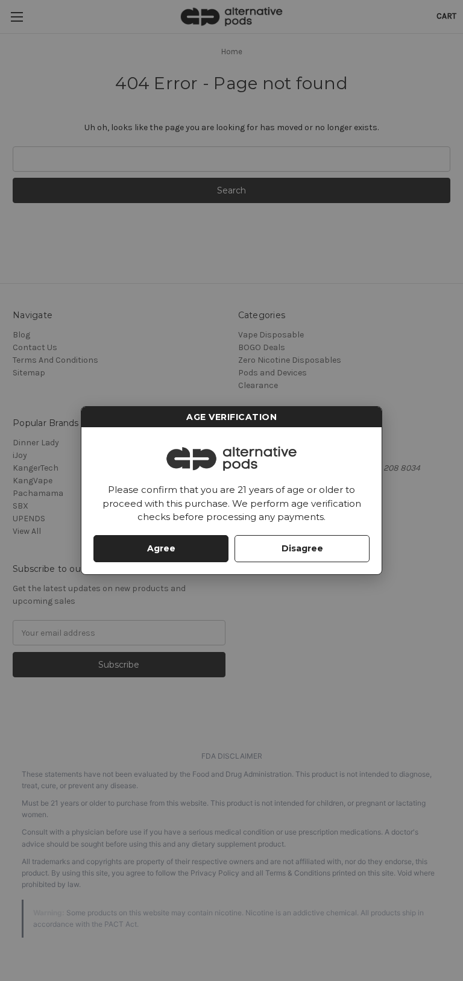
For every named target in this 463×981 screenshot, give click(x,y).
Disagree (302, 548)
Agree (161, 548)
